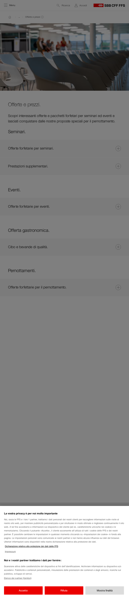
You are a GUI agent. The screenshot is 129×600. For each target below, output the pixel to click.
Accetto (23, 590)
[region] (64, 553)
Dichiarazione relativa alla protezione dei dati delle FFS (31, 546)
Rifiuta (63, 590)
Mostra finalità (105, 590)
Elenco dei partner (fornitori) (17, 578)
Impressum (10, 551)
